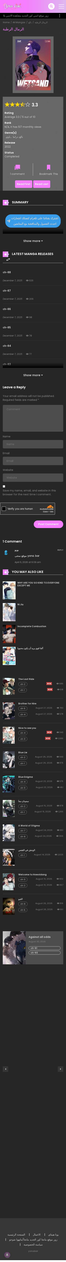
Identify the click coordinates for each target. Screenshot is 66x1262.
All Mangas (19, 22)
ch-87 (7, 291)
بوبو (17, 550)
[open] (61, 6)
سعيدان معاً (23, 801)
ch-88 (7, 272)
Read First (23, 184)
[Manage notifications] (7, 1255)
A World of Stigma (29, 825)
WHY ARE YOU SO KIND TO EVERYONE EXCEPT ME (38, 584)
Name (6, 436)
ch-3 (22, 738)
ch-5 (22, 708)
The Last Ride (26, 679)
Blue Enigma (25, 776)
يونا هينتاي (53, 1234)
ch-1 (22, 690)
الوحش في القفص (26, 850)
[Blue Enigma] (9, 784)
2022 (8, 147)
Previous (5, 1069)
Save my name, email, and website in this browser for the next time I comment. (29, 492)
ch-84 (7, 346)
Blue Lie (22, 752)
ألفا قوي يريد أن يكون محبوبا (30, 648)
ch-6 (22, 836)
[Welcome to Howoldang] (9, 881)
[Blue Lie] (9, 759)
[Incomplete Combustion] (9, 634)
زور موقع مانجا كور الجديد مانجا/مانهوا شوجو (33, 1239)
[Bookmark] (48, 167)
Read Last (41, 184)
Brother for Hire (27, 703)
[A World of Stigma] (9, 833)
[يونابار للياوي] (12, 6)
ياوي (8, 137)
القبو (20, 899)
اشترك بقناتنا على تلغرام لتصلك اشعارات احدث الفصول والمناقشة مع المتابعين (34, 220)
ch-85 (7, 327)
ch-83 (7, 364)
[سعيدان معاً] (9, 808)
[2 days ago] (49, 683)
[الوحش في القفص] (9, 857)
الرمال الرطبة (41, 22)
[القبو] (9, 906)
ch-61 (34, 948)
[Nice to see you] (9, 735)
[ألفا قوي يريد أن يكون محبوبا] (9, 656)
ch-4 (22, 714)
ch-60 (34, 952)
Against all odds (40, 937)
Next (60, 1069)
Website (8, 470)
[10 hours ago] (49, 732)
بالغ (30, 22)
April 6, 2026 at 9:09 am (28, 562)
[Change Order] (8, 260)
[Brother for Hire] (9, 710)
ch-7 (22, 830)
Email (6, 453)
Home (6, 22)
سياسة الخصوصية (33, 1244)
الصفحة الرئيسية (16, 1234)
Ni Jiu (20, 604)
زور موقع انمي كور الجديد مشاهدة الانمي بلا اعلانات (26, 17)
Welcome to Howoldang (32, 874)
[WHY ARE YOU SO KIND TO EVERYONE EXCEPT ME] (9, 590)
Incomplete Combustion (31, 626)
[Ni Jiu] (9, 612)
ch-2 (22, 684)
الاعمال (37, 1234)
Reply (60, 549)
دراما (15, 137)
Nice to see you (27, 728)
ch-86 (7, 309)
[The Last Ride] (9, 686)
